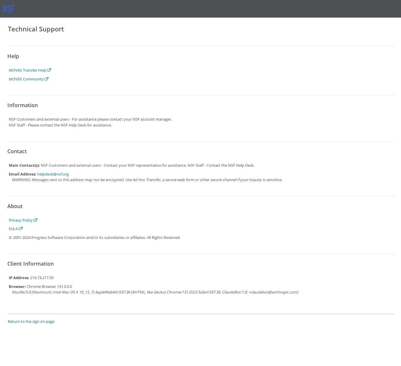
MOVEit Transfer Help (28, 70)
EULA (14, 228)
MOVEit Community (27, 79)
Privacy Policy (21, 220)
